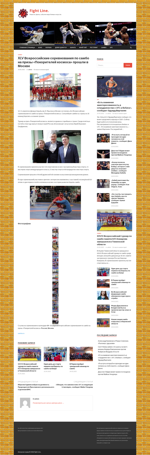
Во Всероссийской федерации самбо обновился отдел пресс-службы (121, 295)
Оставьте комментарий (41, 69)
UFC (111, 47)
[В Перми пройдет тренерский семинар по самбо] (81, 362)
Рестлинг (94, 47)
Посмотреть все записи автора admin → (48, 403)
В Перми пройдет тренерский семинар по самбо (79, 366)
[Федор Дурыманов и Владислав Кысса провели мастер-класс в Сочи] (103, 313)
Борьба (49, 47)
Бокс (40, 47)
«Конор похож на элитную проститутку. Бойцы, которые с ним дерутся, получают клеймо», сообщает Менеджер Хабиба (120, 167)
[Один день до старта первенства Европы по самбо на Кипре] (55, 362)
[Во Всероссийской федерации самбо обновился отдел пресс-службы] (103, 299)
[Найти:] (114, 65)
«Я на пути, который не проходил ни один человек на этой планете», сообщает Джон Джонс (121, 139)
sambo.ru (21, 333)
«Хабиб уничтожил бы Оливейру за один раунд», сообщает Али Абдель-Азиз (120, 183)
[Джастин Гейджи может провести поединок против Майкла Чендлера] (103, 158)
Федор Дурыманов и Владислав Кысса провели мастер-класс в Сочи (121, 309)
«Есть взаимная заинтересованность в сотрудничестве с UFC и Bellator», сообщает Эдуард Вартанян (114, 357)
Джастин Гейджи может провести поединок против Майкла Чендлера (121, 153)
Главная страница (27, 47)
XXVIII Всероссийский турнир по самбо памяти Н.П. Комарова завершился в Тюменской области (29, 367)
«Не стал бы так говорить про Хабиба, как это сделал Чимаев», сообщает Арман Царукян (121, 198)
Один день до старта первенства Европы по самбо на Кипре (53, 366)
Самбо (103, 47)
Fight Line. (39, 10)
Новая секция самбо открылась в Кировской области (121, 321)
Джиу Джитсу (61, 47)
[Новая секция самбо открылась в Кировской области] (103, 326)
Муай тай (83, 47)
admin (30, 69)
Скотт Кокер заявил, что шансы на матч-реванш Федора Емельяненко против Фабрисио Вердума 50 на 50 (113, 349)
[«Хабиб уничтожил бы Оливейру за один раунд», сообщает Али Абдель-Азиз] (103, 187)
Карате (73, 47)
